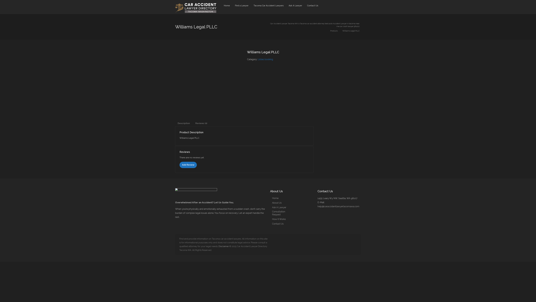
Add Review (188, 165)
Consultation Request (278, 213)
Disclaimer (224, 246)
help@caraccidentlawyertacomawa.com (338, 206)
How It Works (279, 219)
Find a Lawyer (241, 5)
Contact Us (312, 5)
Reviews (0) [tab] (201, 123)
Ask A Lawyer (295, 5)
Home (227, 5)
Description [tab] (184, 123)
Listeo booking (265, 59)
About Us (277, 202)
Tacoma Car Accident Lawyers (268, 5)
